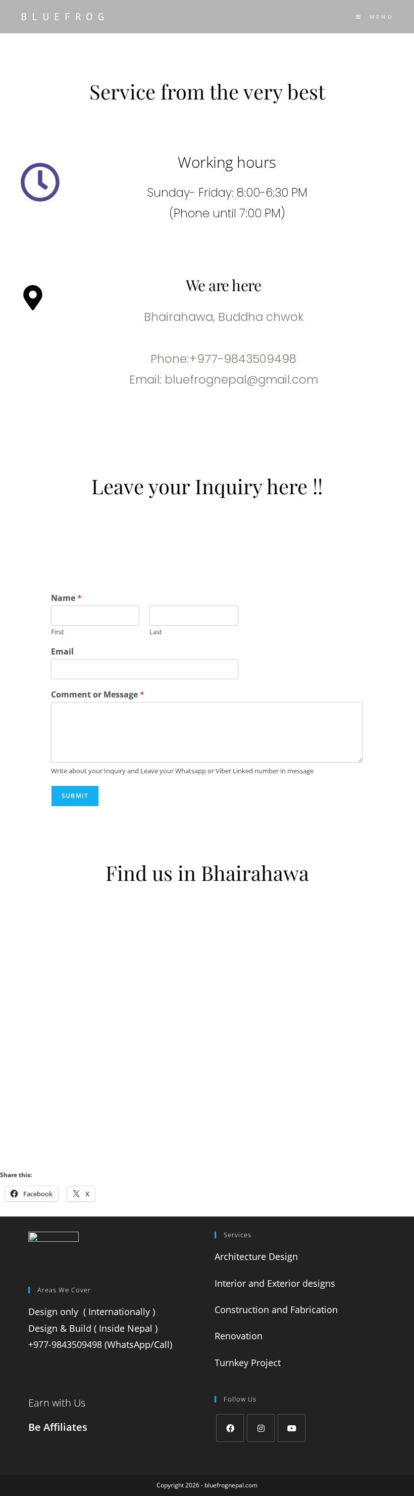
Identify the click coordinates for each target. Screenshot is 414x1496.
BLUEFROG (65, 16)
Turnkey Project (249, 1363)
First (57, 632)
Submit (75, 795)
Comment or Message (97, 694)
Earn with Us (56, 1403)
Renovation (240, 1336)
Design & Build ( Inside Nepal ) (93, 1328)
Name (66, 598)
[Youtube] (291, 1428)
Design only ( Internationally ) (91, 1311)
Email (62, 651)
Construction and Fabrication (277, 1309)
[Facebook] (230, 1428)
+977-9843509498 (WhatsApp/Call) (100, 1344)
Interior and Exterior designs (276, 1283)
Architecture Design (257, 1256)
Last (155, 632)
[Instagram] (261, 1428)
